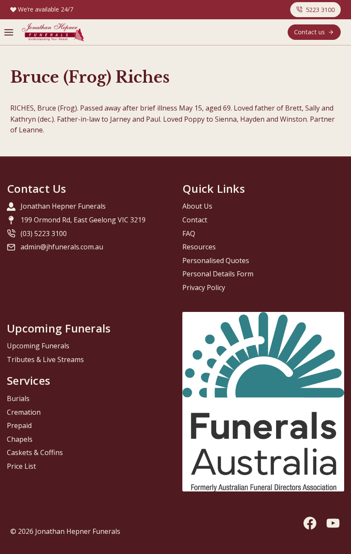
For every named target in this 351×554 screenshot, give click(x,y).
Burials (18, 398)
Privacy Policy (203, 287)
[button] (315, 9)
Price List (21, 466)
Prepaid (19, 425)
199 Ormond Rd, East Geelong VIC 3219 (83, 220)
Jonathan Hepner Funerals (63, 206)
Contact (194, 220)
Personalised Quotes (215, 260)
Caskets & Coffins (35, 452)
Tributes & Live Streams (45, 359)
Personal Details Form (217, 273)
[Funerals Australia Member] (263, 402)
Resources (199, 247)
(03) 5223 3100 (44, 233)
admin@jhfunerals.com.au (62, 247)
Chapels (20, 439)
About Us (197, 206)
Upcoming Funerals (38, 345)
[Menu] (9, 32)
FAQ (188, 233)
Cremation (24, 412)
